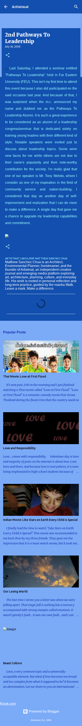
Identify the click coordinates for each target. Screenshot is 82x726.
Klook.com (8, 703)
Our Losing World (15, 591)
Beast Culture (12, 663)
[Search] (76, 7)
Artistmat (20, 7)
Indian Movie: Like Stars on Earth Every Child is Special (40, 519)
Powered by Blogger (43, 711)
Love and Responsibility (19, 448)
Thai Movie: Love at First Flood (24, 376)
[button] (7, 55)
